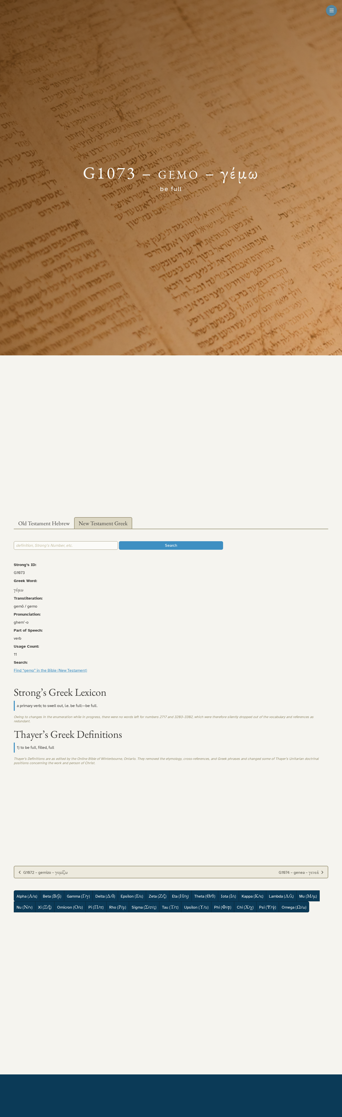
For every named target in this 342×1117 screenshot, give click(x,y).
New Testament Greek (103, 523)
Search (171, 545)
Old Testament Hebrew (44, 523)
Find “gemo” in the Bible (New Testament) (50, 670)
